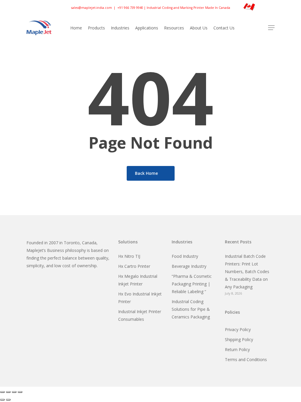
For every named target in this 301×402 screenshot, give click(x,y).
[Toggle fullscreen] (8, 392)
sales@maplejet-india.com (91, 7)
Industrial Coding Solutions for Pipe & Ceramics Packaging (191, 309)
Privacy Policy (238, 329)
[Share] (14, 392)
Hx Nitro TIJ (129, 256)
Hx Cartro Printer (134, 266)
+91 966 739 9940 (130, 7)
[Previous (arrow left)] (2, 400)
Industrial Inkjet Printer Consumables (139, 315)
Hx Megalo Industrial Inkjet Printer (137, 280)
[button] (271, 28)
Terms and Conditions (246, 359)
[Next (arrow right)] (8, 400)
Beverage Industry (189, 266)
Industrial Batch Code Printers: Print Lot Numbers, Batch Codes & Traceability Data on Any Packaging (247, 271)
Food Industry (185, 256)
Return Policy (237, 349)
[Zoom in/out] (2, 392)
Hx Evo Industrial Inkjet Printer (140, 297)
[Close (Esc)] (20, 392)
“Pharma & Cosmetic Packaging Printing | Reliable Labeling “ (192, 283)
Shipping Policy (239, 339)
